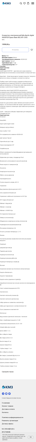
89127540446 (6, 432)
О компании (6, 403)
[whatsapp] (6, 393)
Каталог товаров (7, 406)
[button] (21, 3)
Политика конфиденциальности (12, 417)
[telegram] (3, 393)
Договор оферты (7, 424)
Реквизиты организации (10, 420)
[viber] (9, 393)
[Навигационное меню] (32, 3)
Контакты (5, 412)
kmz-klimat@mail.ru (8, 429)
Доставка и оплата (8, 409)
